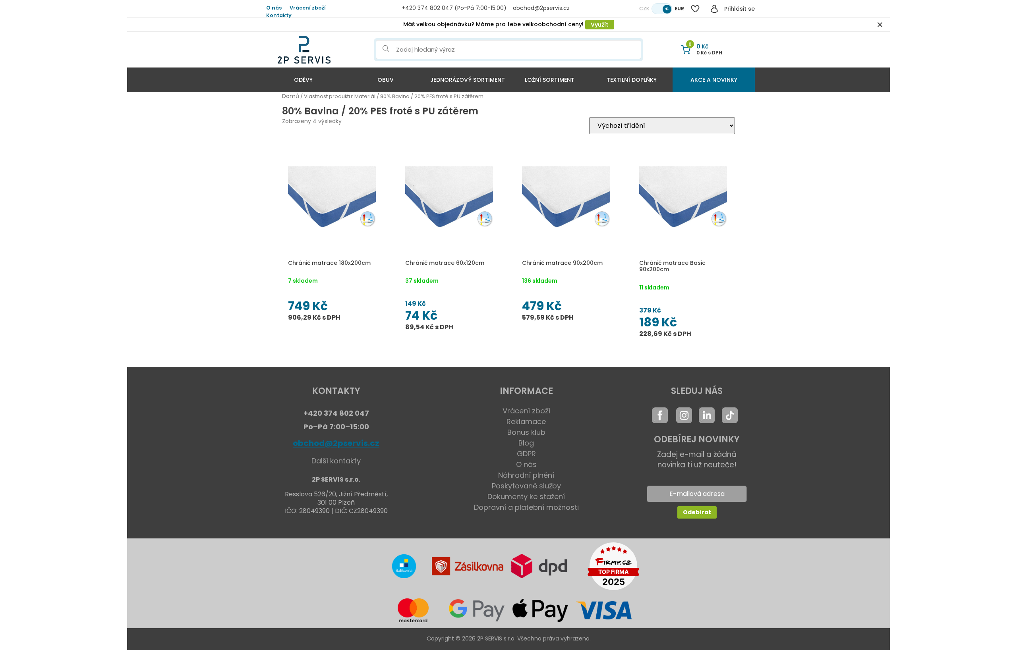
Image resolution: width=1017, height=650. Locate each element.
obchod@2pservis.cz (336, 443)
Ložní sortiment (549, 80)
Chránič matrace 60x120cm (444, 263)
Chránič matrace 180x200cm (329, 263)
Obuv (385, 80)
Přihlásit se (739, 9)
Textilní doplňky (632, 80)
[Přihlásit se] (714, 9)
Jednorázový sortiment (467, 80)
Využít (600, 25)
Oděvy (303, 80)
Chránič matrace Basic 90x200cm (672, 266)
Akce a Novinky (713, 80)
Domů (290, 96)
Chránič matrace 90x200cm (562, 263)
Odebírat (697, 512)
